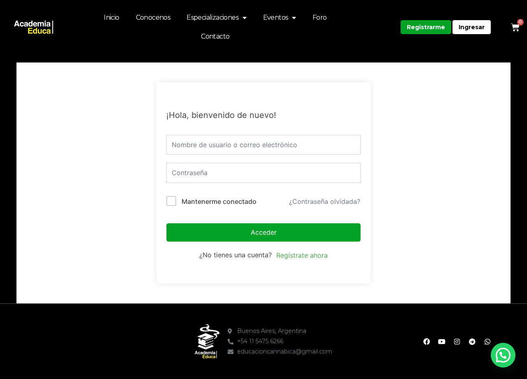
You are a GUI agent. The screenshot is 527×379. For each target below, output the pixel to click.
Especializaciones (212, 17)
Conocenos (153, 17)
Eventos (275, 17)
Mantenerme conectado (219, 201)
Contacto (215, 36)
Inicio (111, 17)
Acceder (264, 232)
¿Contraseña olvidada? (324, 201)
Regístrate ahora (302, 255)
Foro (319, 17)
